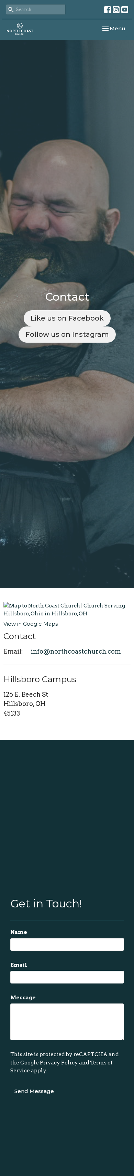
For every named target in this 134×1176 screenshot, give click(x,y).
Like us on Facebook (67, 318)
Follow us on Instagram (67, 334)
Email (18, 965)
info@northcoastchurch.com (76, 651)
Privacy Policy (59, 1063)
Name (18, 932)
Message (23, 998)
